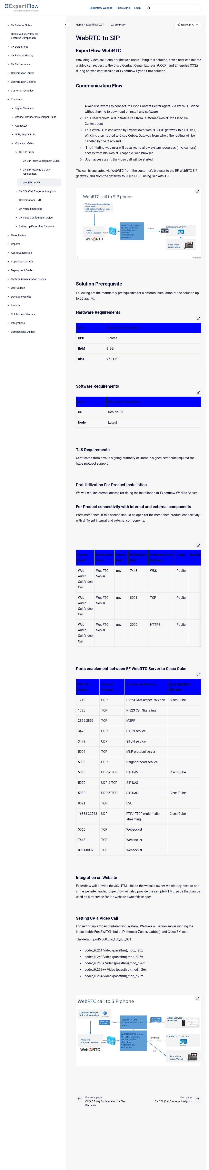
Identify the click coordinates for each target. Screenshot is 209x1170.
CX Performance (20, 64)
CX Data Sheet (19, 46)
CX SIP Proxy (26, 152)
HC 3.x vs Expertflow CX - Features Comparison (25, 36)
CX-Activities (18, 235)
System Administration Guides (28, 279)
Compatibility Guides (23, 331)
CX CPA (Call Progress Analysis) (37, 191)
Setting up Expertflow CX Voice (36, 226)
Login (137, 7)
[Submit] (148, 8)
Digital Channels (24, 108)
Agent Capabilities (21, 252)
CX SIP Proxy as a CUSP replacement (36, 171)
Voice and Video (24, 143)
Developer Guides (21, 296)
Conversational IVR (30, 200)
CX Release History (22, 55)
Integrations (18, 323)
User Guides (18, 287)
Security (15, 305)
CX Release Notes (21, 25)
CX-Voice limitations (30, 208)
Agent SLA (21, 125)
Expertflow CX (94, 24)
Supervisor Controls (22, 261)
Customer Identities (22, 90)
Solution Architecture (23, 314)
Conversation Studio (22, 73)
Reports (15, 243)
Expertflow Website (101, 7)
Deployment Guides (22, 270)
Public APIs (123, 7)
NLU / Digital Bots (25, 134)
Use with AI (187, 24)
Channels (16, 99)
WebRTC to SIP (31, 182)
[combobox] (172, 8)
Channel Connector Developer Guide (35, 116)
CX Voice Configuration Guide (36, 217)
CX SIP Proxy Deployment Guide (41, 160)
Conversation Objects (23, 81)
